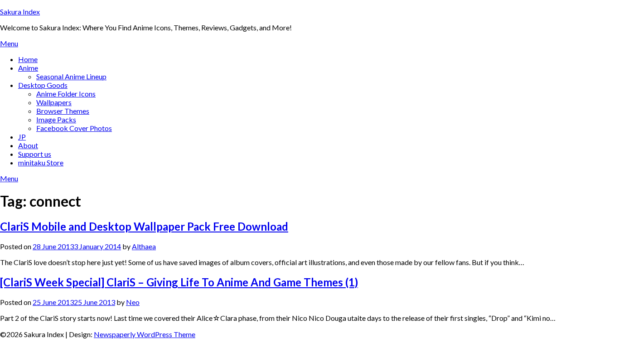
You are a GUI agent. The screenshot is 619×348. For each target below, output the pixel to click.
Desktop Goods (43, 85)
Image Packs (56, 119)
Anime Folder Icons (66, 93)
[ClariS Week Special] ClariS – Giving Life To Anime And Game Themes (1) (179, 282)
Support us (34, 154)
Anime (28, 67)
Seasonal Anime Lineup (71, 76)
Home (28, 59)
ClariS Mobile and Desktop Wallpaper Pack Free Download (144, 226)
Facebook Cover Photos (74, 128)
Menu (9, 43)
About (28, 145)
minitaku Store (40, 162)
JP (22, 136)
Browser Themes (62, 110)
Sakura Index (20, 11)
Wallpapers (54, 102)
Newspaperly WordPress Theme (144, 334)
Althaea (144, 246)
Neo (133, 302)
